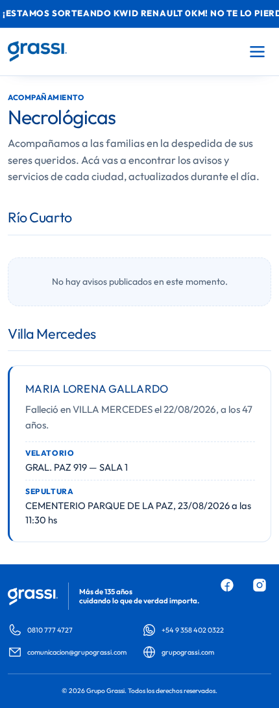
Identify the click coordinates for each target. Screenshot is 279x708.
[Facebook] (227, 585)
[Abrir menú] (257, 51)
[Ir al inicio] (37, 51)
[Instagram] (259, 585)
